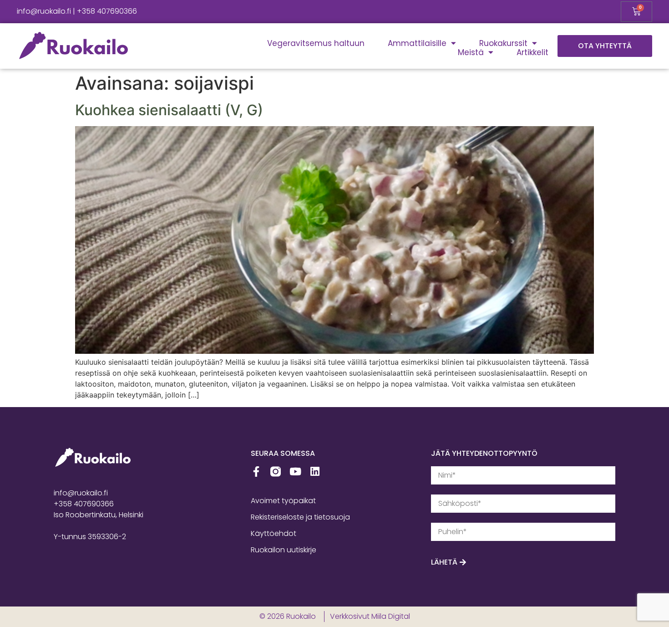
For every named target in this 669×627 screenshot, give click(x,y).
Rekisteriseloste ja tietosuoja (300, 517)
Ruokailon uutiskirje (283, 550)
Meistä (471, 52)
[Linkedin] (314, 471)
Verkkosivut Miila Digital (370, 616)
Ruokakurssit (503, 43)
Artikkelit (532, 52)
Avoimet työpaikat (283, 500)
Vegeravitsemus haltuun (316, 43)
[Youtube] (295, 471)
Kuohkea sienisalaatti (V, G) (169, 110)
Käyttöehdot (273, 533)
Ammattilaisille (417, 43)
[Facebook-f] (256, 471)
